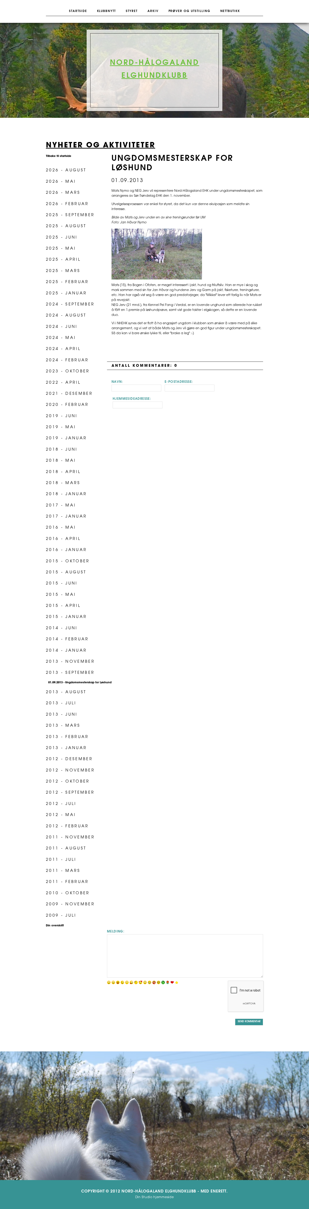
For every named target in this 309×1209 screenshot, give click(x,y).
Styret (132, 11)
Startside (78, 11)
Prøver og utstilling (189, 11)
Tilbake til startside (58, 156)
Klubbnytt (106, 11)
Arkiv (153, 11)
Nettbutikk (230, 11)
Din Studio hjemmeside (154, 1197)
